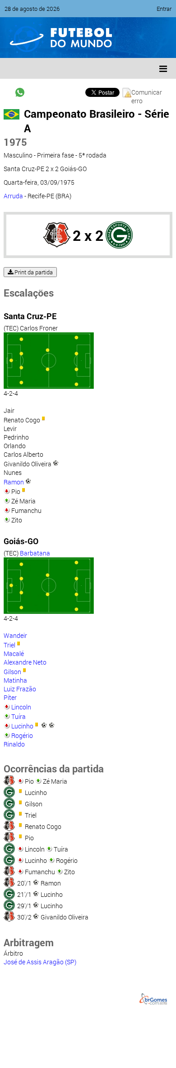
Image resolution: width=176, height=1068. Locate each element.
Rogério (22, 735)
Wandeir (15, 635)
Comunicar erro (146, 92)
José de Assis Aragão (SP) (40, 962)
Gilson (12, 671)
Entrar (164, 9)
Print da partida (33, 272)
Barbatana (35, 553)
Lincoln (21, 707)
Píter (10, 697)
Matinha (15, 680)
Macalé (14, 653)
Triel (9, 645)
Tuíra (18, 716)
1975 (15, 141)
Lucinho (22, 726)
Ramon (14, 482)
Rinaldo (14, 744)
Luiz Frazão (20, 689)
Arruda (13, 196)
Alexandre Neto (25, 662)
